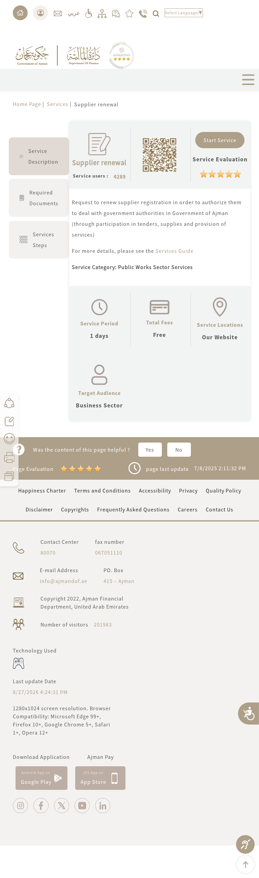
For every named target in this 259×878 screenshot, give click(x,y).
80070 (48, 552)
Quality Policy (223, 490)
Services (57, 104)
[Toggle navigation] (248, 79)
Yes (150, 449)
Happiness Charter (42, 490)
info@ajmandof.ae (63, 581)
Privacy (188, 490)
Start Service (219, 140)
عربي (74, 12)
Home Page (27, 104)
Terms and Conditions (102, 490)
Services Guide (175, 250)
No (178, 449)
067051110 (108, 552)
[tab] (39, 156)
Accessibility (155, 490)
